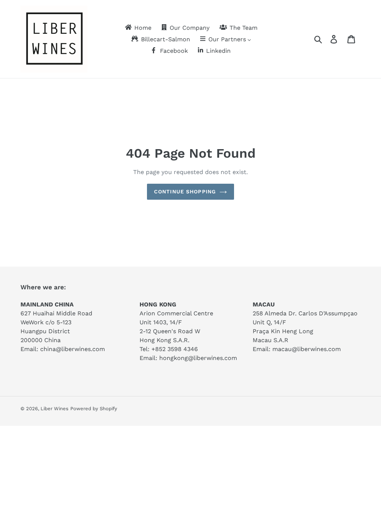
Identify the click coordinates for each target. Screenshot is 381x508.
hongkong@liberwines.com (198, 357)
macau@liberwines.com (306, 349)
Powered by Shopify (93, 408)
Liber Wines (54, 408)
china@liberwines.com (72, 349)
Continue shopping (185, 191)
